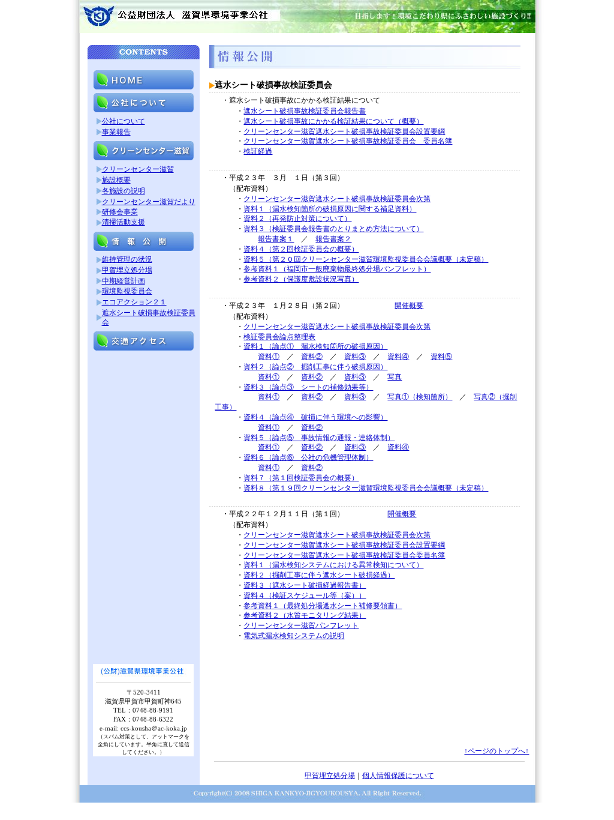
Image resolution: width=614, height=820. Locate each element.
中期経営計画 (123, 281)
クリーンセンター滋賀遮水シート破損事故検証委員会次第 (337, 198)
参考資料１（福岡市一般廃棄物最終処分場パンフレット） (337, 269)
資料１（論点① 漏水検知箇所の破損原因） (315, 346)
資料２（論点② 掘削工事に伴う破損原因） (315, 367)
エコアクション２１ (134, 302)
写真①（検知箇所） (419, 397)
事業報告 (116, 132)
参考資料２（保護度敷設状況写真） (301, 279)
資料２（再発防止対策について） (297, 218)
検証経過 (257, 151)
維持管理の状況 (127, 259)
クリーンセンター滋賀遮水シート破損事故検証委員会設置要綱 (344, 131)
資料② (312, 356)
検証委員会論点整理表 (279, 337)
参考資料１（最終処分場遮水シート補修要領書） (322, 605)
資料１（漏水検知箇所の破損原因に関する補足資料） (329, 209)
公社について (123, 121)
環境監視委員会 (127, 291)
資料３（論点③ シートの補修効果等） (308, 387)
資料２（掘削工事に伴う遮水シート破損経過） (319, 575)
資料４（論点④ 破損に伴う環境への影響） (315, 417)
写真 (394, 377)
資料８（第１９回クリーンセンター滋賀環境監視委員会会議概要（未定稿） (365, 488)
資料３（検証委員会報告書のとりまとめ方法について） (333, 229)
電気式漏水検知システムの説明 (293, 636)
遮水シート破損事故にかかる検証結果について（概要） (333, 121)
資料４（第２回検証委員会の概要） (301, 249)
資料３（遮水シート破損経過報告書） (304, 585)
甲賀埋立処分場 (127, 270)
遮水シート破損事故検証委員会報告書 (304, 111)
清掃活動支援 (123, 222)
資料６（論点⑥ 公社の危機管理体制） (308, 457)
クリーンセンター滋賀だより (148, 201)
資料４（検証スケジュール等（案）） (304, 595)
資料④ (398, 356)
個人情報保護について (398, 775)
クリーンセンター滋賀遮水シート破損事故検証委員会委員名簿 (344, 555)
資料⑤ (441, 356)
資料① (268, 356)
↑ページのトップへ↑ (496, 751)
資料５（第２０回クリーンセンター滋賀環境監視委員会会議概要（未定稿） (365, 259)
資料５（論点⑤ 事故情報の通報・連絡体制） (319, 437)
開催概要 (409, 305)
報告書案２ (333, 239)
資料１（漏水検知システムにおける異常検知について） (333, 565)
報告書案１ (276, 239)
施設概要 (116, 180)
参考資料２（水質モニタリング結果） (304, 615)
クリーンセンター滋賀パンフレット (301, 625)
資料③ (355, 356)
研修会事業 (120, 212)
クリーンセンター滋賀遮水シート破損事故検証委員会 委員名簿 (347, 141)
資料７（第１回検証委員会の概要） (301, 478)
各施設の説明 (123, 191)
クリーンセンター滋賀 (138, 169)
